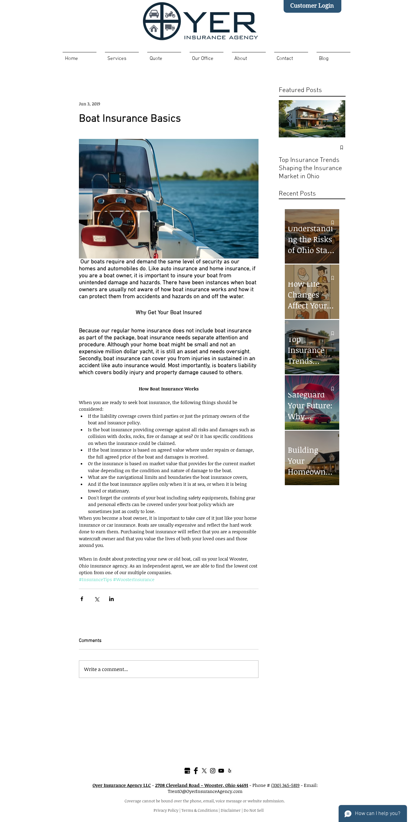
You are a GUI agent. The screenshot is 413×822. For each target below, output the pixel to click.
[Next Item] (335, 118)
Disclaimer (231, 810)
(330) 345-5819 (285, 785)
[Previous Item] (288, 118)
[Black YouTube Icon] (221, 770)
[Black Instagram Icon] (212, 770)
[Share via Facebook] (82, 599)
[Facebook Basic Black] (195, 770)
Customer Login (312, 5)
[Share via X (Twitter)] (96, 599)
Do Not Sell (254, 810)
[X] (204, 770)
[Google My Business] (187, 770)
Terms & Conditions (199, 810)
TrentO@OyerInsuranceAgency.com (205, 791)
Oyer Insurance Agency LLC (122, 785)
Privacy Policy (166, 810)
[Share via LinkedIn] (111, 599)
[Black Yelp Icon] (229, 770)
